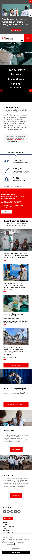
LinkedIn (11, 511)
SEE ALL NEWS (16, 365)
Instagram (8, 511)
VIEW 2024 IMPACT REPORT (14, 404)
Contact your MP (16, 30)
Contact (5, 522)
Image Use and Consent (9, 532)
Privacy (5, 524)
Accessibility (6, 530)
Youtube (19, 511)
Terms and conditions (8, 526)
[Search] (30, 12)
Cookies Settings (16, 548)
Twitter (15, 511)
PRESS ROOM (7, 518)
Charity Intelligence (12, 141)
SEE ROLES (16, 496)
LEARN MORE (16, 449)
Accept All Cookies (16, 552)
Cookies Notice (10, 544)
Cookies (5, 528)
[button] (30, 15)
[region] (16, 170)
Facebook (4, 511)
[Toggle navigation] (22, 40)
